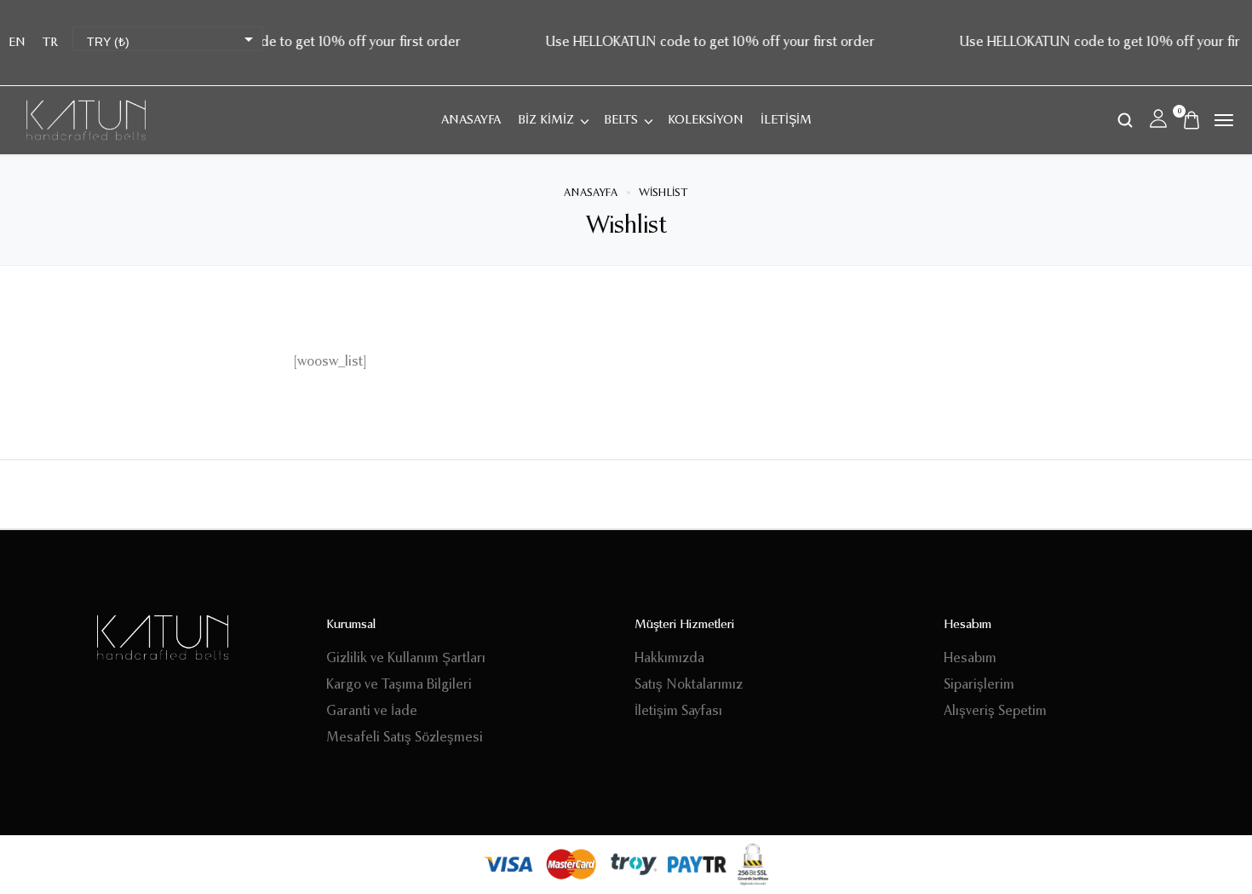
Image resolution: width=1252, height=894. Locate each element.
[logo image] (86, 120)
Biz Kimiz (546, 120)
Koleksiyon (706, 120)
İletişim (786, 120)
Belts (621, 120)
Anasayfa (471, 120)
